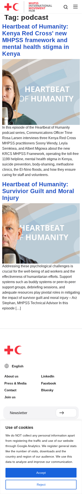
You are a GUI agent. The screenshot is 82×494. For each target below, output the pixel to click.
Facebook (48, 383)
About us (11, 376)
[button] (75, 7)
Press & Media (15, 383)
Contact (10, 390)
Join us (10, 397)
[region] (41, 457)
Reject (41, 484)
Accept (41, 472)
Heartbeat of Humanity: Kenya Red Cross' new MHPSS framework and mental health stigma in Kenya (35, 40)
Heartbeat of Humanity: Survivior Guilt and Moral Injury (38, 191)
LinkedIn (47, 376)
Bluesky (47, 390)
